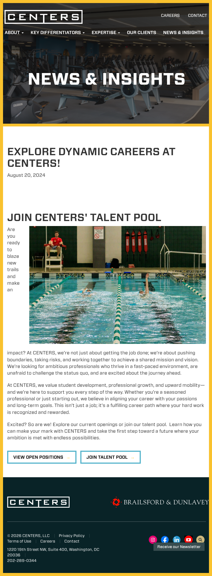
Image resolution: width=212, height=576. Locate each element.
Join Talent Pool (107, 457)
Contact (197, 15)
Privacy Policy (72, 535)
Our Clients (141, 32)
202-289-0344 (21, 560)
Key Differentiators (56, 32)
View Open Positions (38, 457)
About (13, 32)
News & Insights (183, 32)
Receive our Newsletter (179, 546)
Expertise (104, 32)
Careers (170, 15)
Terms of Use (19, 541)
